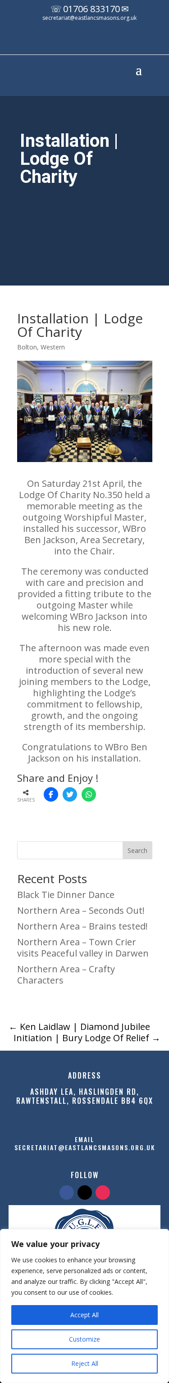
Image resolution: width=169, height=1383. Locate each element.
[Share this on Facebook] (51, 794)
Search (137, 850)
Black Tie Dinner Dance (65, 895)
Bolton (27, 347)
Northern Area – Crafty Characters (66, 974)
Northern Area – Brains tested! (82, 926)
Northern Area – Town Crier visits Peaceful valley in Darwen (83, 947)
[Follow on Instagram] (107, 42)
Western (53, 347)
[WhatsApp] (89, 794)
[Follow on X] (89, 42)
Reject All (84, 1363)
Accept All (84, 1314)
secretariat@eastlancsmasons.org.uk (89, 18)
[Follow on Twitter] (85, 1192)
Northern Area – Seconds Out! (81, 910)
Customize (84, 1339)
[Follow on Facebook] (71, 42)
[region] (84, 1306)
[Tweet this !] (70, 794)
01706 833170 (91, 9)
